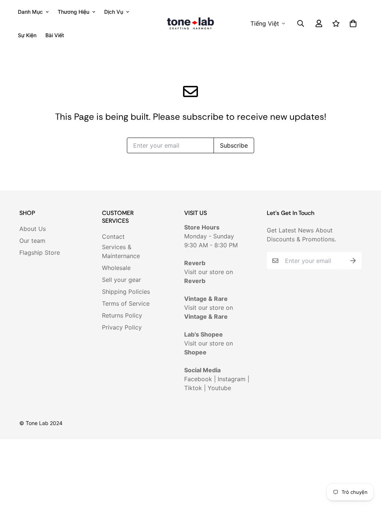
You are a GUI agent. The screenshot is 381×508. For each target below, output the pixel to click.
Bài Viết (54, 35)
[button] (352, 23)
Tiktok (193, 388)
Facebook (198, 379)
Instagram (232, 379)
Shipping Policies (126, 291)
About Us (32, 228)
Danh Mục (30, 12)
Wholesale (116, 267)
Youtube (219, 388)
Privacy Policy (122, 327)
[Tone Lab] (190, 23)
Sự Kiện (27, 35)
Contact (113, 236)
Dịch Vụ (113, 12)
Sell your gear (121, 279)
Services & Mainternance (121, 251)
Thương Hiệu (73, 12)
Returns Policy (122, 315)
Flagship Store (39, 252)
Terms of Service (126, 303)
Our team (32, 240)
